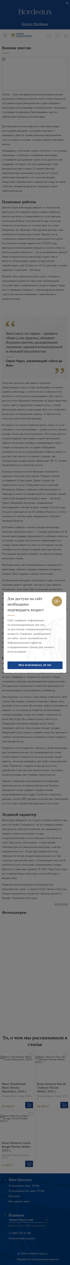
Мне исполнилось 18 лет (35, 665)
